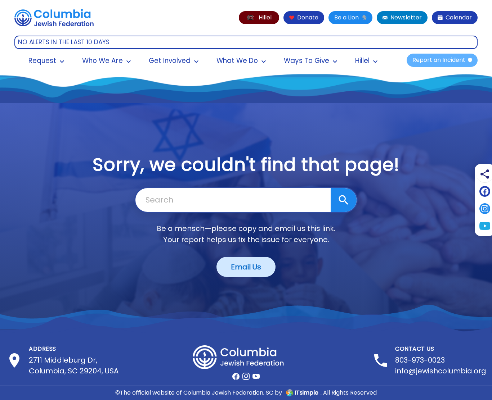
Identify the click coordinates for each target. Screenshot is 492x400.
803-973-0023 (420, 360)
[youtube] (256, 376)
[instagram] (246, 376)
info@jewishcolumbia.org (440, 371)
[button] (259, 17)
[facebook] (236, 376)
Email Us (246, 267)
